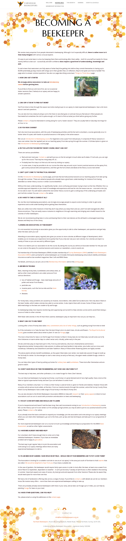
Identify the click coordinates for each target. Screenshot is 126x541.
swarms (101, 461)
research (76, 394)
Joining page (79, 262)
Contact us (43, 157)
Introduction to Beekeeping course (38, 139)
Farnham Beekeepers (30, 4)
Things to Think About (83, 73)
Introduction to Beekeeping (30, 144)
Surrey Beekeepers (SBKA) (78, 253)
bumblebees (74, 362)
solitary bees (62, 362)
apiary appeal (89, 394)
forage (26, 488)
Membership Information (58, 262)
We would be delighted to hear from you (39, 463)
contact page (55, 497)
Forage (62, 333)
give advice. (39, 440)
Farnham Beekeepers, (41, 522)
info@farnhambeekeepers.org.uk (66, 517)
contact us (26, 121)
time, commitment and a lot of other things (61, 326)
